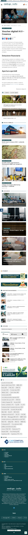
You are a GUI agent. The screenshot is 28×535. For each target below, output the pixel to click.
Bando (4, 387)
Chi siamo (6, 452)
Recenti (6, 334)
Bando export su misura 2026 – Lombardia (13, 142)
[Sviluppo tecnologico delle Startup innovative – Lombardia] (14, 174)
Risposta (5, 431)
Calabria (7, 92)
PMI (17, 421)
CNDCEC (5, 392)
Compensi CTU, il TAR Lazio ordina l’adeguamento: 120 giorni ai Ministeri (13, 260)
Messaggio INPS (13, 416)
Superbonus (5, 434)
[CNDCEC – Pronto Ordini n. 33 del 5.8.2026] (5, 350)
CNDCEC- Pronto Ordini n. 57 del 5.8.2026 (13, 216)
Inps (5, 464)
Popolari (15, 334)
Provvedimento (17, 424)
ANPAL (19, 385)
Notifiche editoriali (8, 455)
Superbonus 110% (16, 434)
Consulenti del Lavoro (8, 399)
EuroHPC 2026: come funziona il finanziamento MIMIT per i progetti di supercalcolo (11, 163)
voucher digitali (14, 92)
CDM (18, 387)
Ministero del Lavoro (8, 466)
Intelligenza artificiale (8, 414)
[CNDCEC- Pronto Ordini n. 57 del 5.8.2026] (5, 344)
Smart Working (14, 431)
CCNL (11, 387)
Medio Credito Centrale (9, 479)
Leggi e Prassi (7, 213)
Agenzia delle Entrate (8, 385)
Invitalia (5, 478)
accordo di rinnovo (7, 382)
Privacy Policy (11, 530)
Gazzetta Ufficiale (16, 409)
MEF (4, 416)
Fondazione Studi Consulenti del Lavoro (12, 407)
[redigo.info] (10, 5)
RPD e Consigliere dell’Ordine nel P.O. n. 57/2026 (13, 202)
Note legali (6, 454)
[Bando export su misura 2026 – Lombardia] (14, 131)
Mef (5, 467)
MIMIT (23, 416)
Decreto (17, 402)
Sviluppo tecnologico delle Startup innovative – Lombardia (11, 185)
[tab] (5, 334)
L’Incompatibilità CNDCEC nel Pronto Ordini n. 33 (12, 245)
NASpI (10, 421)
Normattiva (6, 476)
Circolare (5, 390)
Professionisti (7, 199)
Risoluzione (16, 429)
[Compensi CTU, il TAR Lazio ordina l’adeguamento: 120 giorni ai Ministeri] (5, 360)
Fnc (23, 404)
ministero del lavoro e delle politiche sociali (13, 419)
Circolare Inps (14, 390)
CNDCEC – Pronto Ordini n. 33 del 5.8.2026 (13, 231)
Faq (17, 404)
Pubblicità (6, 456)
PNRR (23, 421)
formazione (5, 409)
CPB (18, 399)
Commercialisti (6, 395)
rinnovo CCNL (6, 429)
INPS (16, 412)
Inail (5, 465)
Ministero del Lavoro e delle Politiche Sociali (13, 480)
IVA (23, 414)
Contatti (6, 453)
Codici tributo (14, 392)
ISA (17, 414)
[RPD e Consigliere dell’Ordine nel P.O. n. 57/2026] (5, 339)
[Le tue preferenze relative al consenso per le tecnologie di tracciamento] (25, 532)
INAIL (4, 412)
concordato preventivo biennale (10, 397)
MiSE (4, 421)
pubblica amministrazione (9, 426)
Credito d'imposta (7, 402)
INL (10, 412)
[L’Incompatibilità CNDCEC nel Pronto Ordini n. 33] (5, 355)
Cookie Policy (17, 530)
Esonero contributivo (7, 404)
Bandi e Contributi (7, 25)
